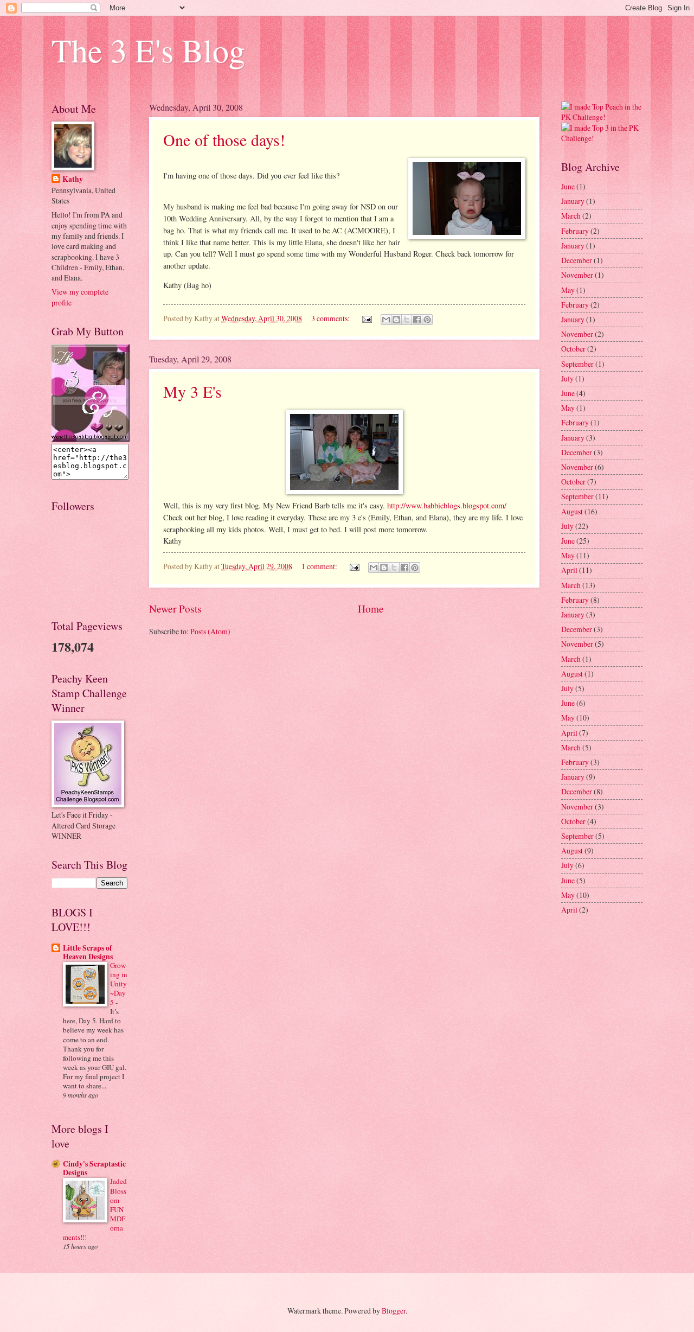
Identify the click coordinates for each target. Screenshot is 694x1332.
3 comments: (331, 318)
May (568, 290)
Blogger (394, 1310)
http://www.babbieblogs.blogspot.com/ (446, 505)
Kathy (72, 179)
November (577, 275)
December (576, 260)
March (571, 216)
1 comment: (320, 566)
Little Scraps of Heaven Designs (88, 952)
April (569, 570)
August (572, 511)
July (567, 378)
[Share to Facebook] (417, 319)
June (568, 186)
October (573, 348)
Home (371, 608)
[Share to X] (406, 319)
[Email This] (386, 319)
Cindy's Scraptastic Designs (94, 1168)
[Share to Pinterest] (427, 319)
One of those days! (224, 139)
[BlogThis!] (396, 319)
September (577, 364)
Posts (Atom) (210, 631)
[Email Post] (366, 318)
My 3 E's (192, 391)
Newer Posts (175, 608)
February (575, 231)
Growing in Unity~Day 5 (118, 983)
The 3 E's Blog (148, 50)
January (572, 201)
